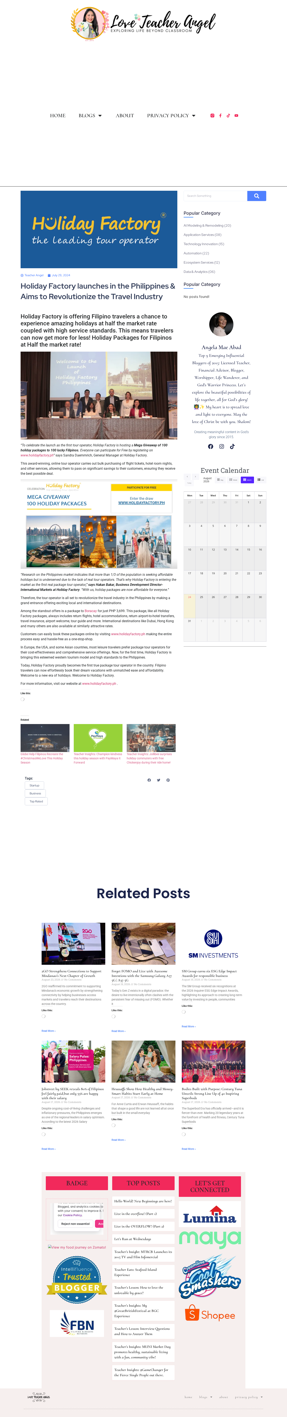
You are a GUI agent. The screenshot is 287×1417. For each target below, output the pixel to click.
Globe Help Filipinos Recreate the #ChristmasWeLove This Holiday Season (42, 758)
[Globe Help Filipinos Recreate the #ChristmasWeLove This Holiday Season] (45, 738)
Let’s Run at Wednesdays (132, 1239)
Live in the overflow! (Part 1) (135, 1213)
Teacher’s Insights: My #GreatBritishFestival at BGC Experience (136, 1310)
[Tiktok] (228, 115)
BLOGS (87, 115)
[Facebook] (210, 446)
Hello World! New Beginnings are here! (143, 1201)
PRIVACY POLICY (168, 115)
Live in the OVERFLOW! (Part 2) (139, 1226)
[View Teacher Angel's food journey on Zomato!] (77, 1247)
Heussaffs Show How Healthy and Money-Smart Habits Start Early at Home (143, 1091)
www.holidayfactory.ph (128, 634)
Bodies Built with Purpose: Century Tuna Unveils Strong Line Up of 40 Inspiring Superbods (212, 1093)
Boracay (91, 611)
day (222, 480)
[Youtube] (236, 115)
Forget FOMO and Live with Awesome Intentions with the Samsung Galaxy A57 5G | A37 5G (142, 975)
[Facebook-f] (220, 115)
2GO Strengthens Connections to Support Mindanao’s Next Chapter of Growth (71, 973)
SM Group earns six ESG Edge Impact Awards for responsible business (209, 973)
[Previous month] (187, 477)
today (189, 483)
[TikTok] (232, 446)
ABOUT (125, 115)
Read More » (49, 1030)
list (262, 480)
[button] (149, 780)
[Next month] (195, 477)
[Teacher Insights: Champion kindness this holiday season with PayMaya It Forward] (98, 738)
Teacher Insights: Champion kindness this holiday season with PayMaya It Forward (98, 758)
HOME (58, 115)
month (249, 480)
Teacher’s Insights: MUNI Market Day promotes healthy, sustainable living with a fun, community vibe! (142, 1351)
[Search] (256, 196)
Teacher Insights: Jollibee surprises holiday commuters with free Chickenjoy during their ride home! (149, 758)
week (235, 480)
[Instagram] (221, 446)
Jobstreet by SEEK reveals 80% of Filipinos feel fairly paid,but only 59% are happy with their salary (73, 1093)
